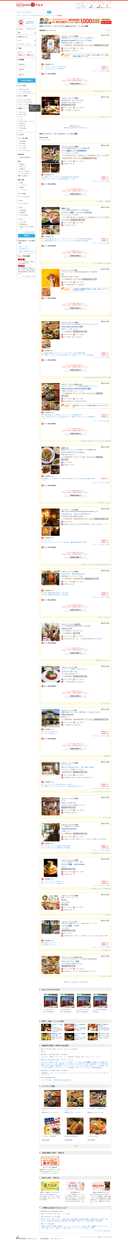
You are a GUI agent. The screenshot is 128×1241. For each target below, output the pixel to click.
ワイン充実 (101, 1064)
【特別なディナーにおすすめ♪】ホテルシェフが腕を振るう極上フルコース (64, 786)
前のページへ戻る (22, 15)
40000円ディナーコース (50, 945)
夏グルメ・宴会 (23, 246)
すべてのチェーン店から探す (102, 1231)
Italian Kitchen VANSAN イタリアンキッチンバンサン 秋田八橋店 (96, 441)
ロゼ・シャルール (68, 803)
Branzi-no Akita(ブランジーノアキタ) (76, 40)
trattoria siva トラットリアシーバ (103, 660)
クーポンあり (24, 203)
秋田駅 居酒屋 (94, 1219)
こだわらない (44, 1057)
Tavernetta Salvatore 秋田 (72, 327)
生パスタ (106, 1073)
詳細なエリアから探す (47, 1213)
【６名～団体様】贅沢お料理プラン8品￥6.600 (56, 595)
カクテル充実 (24, 215)
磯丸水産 (49, 1226)
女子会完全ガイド (24, 249)
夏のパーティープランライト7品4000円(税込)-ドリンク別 (59, 179)
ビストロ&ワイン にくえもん (73, 452)
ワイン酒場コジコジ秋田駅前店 (73, 151)
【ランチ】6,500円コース (50, 733)
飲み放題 (22, 141)
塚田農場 (59, 1226)
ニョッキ (92, 1073)
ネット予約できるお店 (25, 91)
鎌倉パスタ (59, 1228)
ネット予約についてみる (29, 276)
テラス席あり (24, 176)
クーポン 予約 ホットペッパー (105, 3)
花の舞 (84, 1226)
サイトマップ (82, 1237)
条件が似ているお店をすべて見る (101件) (76, 982)
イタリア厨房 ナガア (70, 926)
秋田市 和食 (64, 1221)
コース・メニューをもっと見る (101, 71)
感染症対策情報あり (25, 157)
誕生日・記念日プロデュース (27, 251)
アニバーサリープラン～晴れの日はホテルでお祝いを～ (59, 784)
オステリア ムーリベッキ (72, 100)
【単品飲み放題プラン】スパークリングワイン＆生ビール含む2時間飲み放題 (64, 353)
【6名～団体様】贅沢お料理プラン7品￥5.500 (56, 593)
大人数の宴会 (23, 128)
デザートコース (48, 540)
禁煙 (21, 182)
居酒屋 (51, 1057)
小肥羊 (92, 1228)
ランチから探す (66, 1213)
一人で (21, 119)
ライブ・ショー (79, 1065)
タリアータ (99, 1073)
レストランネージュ (69, 672)
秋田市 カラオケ (81, 1221)
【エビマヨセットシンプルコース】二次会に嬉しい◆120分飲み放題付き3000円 (65, 542)
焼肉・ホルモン (85, 1057)
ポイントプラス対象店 (25, 104)
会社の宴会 (22, 123)
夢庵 (89, 1226)
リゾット (76, 1073)
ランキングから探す (46, 1080)
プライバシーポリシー (91, 1237)
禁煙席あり (95, 1062)
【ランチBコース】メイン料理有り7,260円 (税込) (57, 847)
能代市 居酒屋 (90, 1221)
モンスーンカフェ (77, 1226)
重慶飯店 (94, 1226)
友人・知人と (23, 112)
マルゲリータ (45, 1074)
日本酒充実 (23, 210)
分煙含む (24, 185)
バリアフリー (58, 1067)
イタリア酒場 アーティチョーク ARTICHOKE (100, 888)
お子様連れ (101, 1065)
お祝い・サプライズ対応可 (27, 227)
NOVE (63, 900)
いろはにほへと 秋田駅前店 (49, 1136)
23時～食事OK (50, 1065)
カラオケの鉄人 (85, 1228)
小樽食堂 (43, 1226)
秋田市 (42, 1051)
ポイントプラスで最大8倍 (50, 1167)
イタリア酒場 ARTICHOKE (73, 864)
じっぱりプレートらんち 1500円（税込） (55, 66)
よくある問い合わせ (79, 3)
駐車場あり (72, 1067)
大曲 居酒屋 (99, 1221)
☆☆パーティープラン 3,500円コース (54, 883)
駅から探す (57, 1213)
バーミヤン (76, 1228)
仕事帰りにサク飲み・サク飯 (56, 1034)
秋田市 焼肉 (50, 1221)
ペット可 (65, 1067)
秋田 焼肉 (101, 1219)
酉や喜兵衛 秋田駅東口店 (71, 1136)
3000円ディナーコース (50, 943)
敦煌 (47, 1228)
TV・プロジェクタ (69, 1065)
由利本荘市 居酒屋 (84, 1219)
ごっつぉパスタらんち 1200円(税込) (54, 68)
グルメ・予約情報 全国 (32, 15)
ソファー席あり (24, 173)
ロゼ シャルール (107, 817)
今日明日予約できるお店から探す (62, 1080)
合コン (21, 130)
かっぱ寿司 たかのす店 (82, 1009)
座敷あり (22, 169)
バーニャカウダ (62, 1073)
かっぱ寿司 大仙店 (48, 1009)
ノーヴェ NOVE (107, 914)
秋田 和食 (57, 1221)
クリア (33, 59)
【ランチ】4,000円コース (50, 731)
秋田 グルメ (41, 15)
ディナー (22, 52)
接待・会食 (22, 125)
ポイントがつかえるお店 (26, 102)
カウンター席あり (25, 171)
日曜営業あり (24, 224)
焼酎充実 (22, 212)
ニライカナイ (66, 1226)
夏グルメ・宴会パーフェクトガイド (50, 1192)
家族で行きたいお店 (103, 1033)
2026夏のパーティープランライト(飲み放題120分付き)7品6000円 (61, 177)
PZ (62, 274)
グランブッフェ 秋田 (70, 961)
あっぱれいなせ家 (92, 1136)
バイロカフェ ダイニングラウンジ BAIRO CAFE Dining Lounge (96, 564)
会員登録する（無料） (81, 7)
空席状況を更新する (75, 83)
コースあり (23, 146)
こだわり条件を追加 (27, 232)
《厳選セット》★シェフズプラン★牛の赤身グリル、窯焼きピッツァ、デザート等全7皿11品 (69, 355)
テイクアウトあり (25, 150)
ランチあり (23, 148)
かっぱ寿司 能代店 (65, 1009)
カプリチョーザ (102, 1226)
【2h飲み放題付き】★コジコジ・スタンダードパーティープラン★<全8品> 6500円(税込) (68, 239)
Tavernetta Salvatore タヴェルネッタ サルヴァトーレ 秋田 (97, 377)
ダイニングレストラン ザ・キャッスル (77, 767)
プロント (52, 1228)
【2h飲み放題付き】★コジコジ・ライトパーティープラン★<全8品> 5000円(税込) (66, 240)
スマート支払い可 (25, 196)
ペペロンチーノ (84, 1073)
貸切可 (86, 1065)
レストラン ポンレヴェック (73, 574)
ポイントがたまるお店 (25, 99)
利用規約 (99, 1237)
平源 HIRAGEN (67, 715)
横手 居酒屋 (72, 1221)
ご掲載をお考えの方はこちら (56, 1238)
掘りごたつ (23, 166)
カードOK (23, 222)
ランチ (30, 52)
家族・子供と (23, 114)
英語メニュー (93, 1065)
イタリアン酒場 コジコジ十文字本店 (76, 213)
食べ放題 (22, 143)
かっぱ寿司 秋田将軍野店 (99, 1009)
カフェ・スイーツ (96, 1057)
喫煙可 (22, 187)
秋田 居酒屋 (74, 1219)
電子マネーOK (85, 1064)
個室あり (22, 164)
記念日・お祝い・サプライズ (27, 121)
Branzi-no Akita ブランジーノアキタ (102, 91)
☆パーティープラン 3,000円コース (53, 881)
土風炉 (65, 1228)
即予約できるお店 (24, 89)
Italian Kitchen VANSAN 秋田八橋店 (76, 389)
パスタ (51, 1073)
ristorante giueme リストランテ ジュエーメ (101, 853)
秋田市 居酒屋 (66, 1219)
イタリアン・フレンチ (50, 15)
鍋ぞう (70, 1228)
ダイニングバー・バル (60, 1057)
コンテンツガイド (91, 3)
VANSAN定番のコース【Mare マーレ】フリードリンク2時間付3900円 (62, 415)
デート (21, 116)
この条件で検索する (26, 80)
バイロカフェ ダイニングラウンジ (75, 514)
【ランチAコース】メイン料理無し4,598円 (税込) (57, 846)
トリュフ (70, 1073)
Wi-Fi (77, 1067)
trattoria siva (66, 628)
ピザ (55, 1073)
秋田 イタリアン (56, 1219)
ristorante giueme (68, 829)
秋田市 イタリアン (46, 1219)
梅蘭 (54, 1226)
